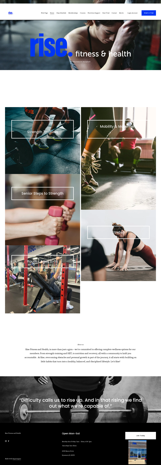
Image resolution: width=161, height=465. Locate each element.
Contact (114, 13)
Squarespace (17, 459)
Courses (82, 13)
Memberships (73, 13)
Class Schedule (61, 13)
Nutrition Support (94, 13)
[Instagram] (6, 441)
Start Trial (105, 13)
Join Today (140, 436)
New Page (44, 13)
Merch (121, 13)
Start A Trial (148, 13)
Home (52, 13)
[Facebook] (8, 441)
